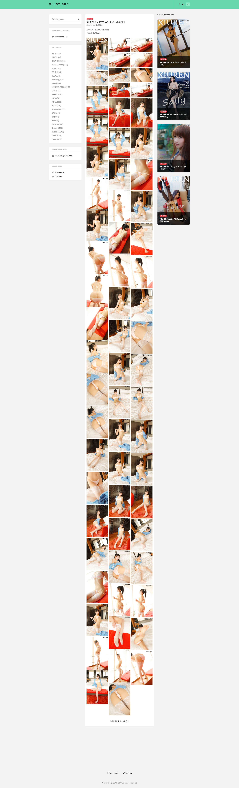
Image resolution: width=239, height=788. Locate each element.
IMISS (54, 83)
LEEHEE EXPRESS (59, 87)
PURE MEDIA (56, 109)
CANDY (54, 57)
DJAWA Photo (57, 65)
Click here (59, 37)
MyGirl (54, 106)
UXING (54, 117)
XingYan (55, 128)
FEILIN (54, 72)
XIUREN (89, 19)
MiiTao (54, 98)
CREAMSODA (57, 61)
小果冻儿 (96, 33)
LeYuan (54, 91)
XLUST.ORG (59, 4)
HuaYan (55, 76)
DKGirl (54, 68)
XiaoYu (54, 124)
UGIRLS (55, 113)
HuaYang (55, 80)
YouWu (54, 139)
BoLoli (54, 54)
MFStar (55, 95)
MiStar (54, 102)
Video (54, 121)
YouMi (54, 136)
